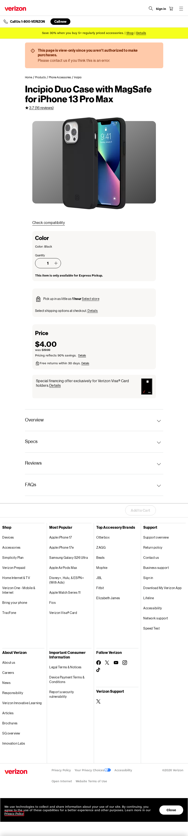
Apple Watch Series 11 (65, 592)
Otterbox (103, 537)
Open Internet (62, 781)
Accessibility (152, 608)
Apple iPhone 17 (60, 537)
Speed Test (151, 628)
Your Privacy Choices (89, 770)
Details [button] (141, 33)
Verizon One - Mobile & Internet (18, 590)
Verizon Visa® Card (63, 613)
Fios (52, 602)
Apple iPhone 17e (61, 547)
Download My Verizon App (162, 588)
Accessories (11, 547)
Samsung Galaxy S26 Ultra (68, 557)
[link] (30, 77)
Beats (100, 557)
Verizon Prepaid (13, 568)
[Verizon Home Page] (15, 8)
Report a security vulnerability (61, 694)
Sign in (148, 578)
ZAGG (100, 547)
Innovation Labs (13, 743)
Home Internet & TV (16, 578)
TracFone (9, 613)
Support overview (156, 537)
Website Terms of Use (91, 781)
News (6, 683)
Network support (155, 618)
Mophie (101, 568)
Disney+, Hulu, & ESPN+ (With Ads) (66, 580)
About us (8, 662)
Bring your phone (14, 602)
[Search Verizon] (151, 8)
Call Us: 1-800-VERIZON (27, 21)
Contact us (151, 557)
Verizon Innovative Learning (22, 703)
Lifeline (148, 598)
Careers (8, 673)
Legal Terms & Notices (65, 667)
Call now (60, 21)
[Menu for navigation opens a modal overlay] (181, 8)
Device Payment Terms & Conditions (66, 679)
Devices (8, 537)
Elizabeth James (108, 598)
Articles (8, 713)
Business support (156, 568)
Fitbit (100, 588)
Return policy (153, 547)
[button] (56, 263)
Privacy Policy (61, 770)
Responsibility (12, 693)
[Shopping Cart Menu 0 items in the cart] (171, 8)
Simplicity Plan (13, 557)
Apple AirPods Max (63, 568)
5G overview (11, 733)
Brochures (10, 723)
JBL (99, 578)
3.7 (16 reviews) (41, 107)
